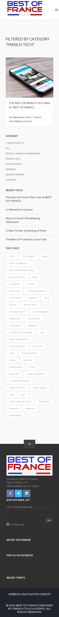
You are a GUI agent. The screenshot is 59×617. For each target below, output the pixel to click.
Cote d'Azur (15, 298)
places (12, 360)
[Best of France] (25, 10)
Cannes (31, 284)
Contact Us (16, 524)
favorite (33, 298)
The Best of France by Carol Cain (26, 239)
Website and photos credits (30, 594)
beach (45, 256)
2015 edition (28, 256)
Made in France (23, 121)
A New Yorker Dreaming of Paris (26, 230)
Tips (11, 394)
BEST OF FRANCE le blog (22, 270)
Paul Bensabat (29, 353)
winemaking (15, 415)
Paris (11, 353)
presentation (15, 367)
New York (37, 346)
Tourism (11, 180)
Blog (35, 277)
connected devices (37, 291)
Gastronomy (14, 164)
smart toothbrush (36, 374)
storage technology (19, 381)
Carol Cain (14, 291)
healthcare (14, 318)
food (46, 298)
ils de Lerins (34, 318)
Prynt (33, 367)
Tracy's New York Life (20, 401)
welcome (30, 408)
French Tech (13, 159)
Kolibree (32, 325)
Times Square (40, 387)
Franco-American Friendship (23, 153)
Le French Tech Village (20, 332)
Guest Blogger (40, 311)
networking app (17, 346)
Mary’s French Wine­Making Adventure (23, 220)
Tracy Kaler (44, 401)
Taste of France (17, 387)
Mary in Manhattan (19, 339)
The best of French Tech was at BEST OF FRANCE (28, 199)
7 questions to (15, 143)
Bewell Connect (17, 277)
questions (14, 374)
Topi (23, 394)
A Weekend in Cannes (19, 209)
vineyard (13, 408)
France (12, 305)
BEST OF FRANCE (18, 263)
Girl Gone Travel (17, 311)
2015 (11, 256)
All (8, 148)
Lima (41, 332)
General (11, 169)
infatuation (14, 325)
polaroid (27, 360)
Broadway (14, 284)
